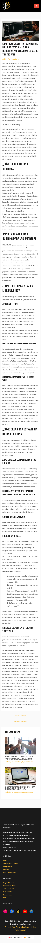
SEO (4, 59)
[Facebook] (12, 911)
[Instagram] (5, 911)
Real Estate (7, 892)
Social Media (7, 895)
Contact (6, 870)
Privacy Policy (10, 927)
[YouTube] (25, 911)
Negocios (15, 762)
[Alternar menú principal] (36, 6)
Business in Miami (9, 886)
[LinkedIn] (31, 911)
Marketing (8, 762)
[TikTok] (18, 911)
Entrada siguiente (20, 721)
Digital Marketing (9, 883)
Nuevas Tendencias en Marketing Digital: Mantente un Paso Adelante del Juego (19, 758)
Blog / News (7, 867)
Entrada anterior (20, 715)
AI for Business (8, 889)
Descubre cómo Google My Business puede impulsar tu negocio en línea (20, 788)
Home (5, 860)
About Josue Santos (10, 864)
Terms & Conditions (23, 927)
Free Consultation (9, 872)
